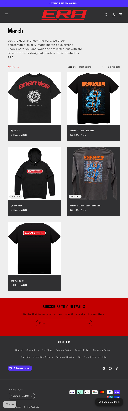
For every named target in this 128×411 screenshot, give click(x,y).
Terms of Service (65, 357)
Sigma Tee (15, 130)
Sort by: (71, 66)
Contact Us (32, 350)
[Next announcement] (121, 3)
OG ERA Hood (16, 205)
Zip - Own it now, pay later (92, 357)
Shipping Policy (101, 350)
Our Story (47, 350)
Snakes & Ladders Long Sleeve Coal (85, 205)
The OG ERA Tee (17, 280)
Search (19, 350)
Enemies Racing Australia (27, 407)
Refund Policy (82, 350)
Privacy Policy (63, 350)
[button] (6, 14)
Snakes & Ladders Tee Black (82, 130)
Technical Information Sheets (37, 357)
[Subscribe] (88, 323)
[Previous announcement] (6, 3)
